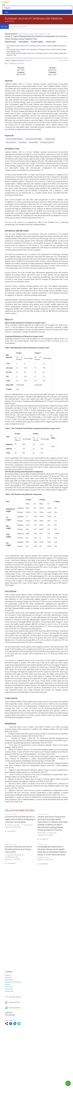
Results (7, 984)
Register (7, 8)
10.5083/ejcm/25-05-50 (16, 63)
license (27, 60)
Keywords (8, 977)
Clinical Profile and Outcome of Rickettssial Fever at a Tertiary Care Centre (18, 849)
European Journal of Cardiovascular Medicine (33, 18)
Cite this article (15, 997)
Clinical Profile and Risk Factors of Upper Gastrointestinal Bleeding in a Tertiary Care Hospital (20, 819)
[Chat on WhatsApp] (68, 1083)
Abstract (8, 975)
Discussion (9, 987)
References (9, 991)
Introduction (9, 980)
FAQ (3, 5)
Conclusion (9, 989)
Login (6, 12)
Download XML (14, 1007)
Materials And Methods (13, 982)
